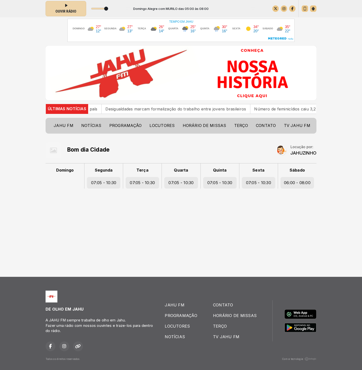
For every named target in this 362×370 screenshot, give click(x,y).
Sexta (258, 170)
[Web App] (305, 8)
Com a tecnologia (292, 358)
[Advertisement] (181, 230)
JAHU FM (63, 125)
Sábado (297, 170)
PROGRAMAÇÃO (125, 125)
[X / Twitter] (275, 8)
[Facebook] (292, 8)
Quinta (220, 170)
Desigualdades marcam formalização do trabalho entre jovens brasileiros (166, 108)
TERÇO (241, 125)
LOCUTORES (162, 125)
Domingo (65, 170)
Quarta (181, 170)
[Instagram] (284, 8)
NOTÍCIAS (91, 125)
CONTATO (266, 125)
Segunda (104, 170)
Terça (142, 170)
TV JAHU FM (297, 125)
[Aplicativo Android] (313, 8)
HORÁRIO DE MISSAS (204, 125)
